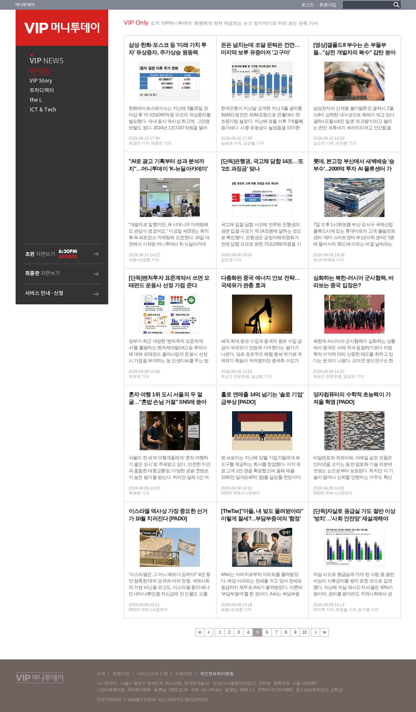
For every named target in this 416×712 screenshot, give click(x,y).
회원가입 (327, 4)
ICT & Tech (43, 110)
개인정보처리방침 (217, 673)
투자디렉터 (42, 91)
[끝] (324, 632)
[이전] (208, 632)
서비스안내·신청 (152, 673)
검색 (396, 4)
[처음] (199, 632)
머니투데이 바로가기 (25, 5)
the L (36, 100)
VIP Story (41, 81)
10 (304, 632)
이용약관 (184, 673)
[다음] (315, 632)
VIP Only (40, 71)
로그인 (307, 4)
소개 (101, 673)
